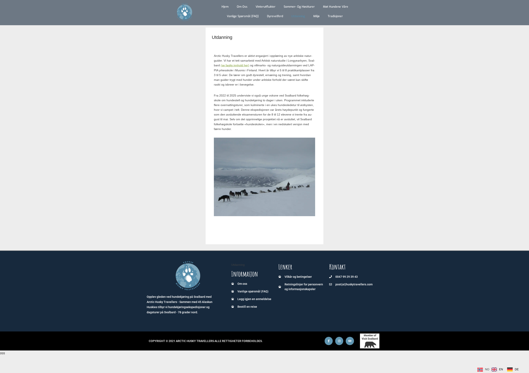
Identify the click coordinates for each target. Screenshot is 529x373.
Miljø (316, 16)
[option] (497, 369)
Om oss (242, 7)
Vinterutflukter (265, 7)
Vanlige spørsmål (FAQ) (243, 16)
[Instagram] (339, 341)
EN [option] (501, 369)
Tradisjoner (335, 16)
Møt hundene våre (335, 7)
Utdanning (298, 16)
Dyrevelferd (275, 16)
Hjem (225, 7)
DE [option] (517, 369)
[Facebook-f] (329, 341)
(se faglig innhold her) (235, 65)
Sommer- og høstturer (299, 7)
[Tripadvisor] (350, 341)
